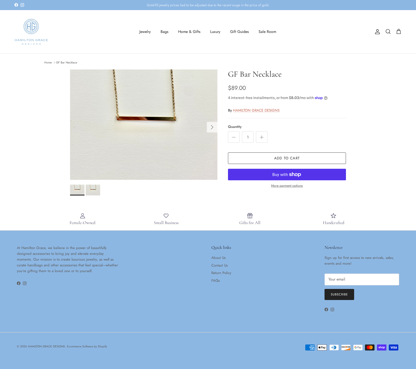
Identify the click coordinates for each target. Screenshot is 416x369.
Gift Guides (239, 31)
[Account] (376, 32)
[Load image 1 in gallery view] (143, 124)
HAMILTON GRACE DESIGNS (256, 110)
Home (48, 62)
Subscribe (339, 294)
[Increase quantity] (261, 137)
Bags (164, 31)
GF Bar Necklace (66, 62)
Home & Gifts (189, 31)
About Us (218, 257)
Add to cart (287, 158)
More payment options (287, 186)
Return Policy (221, 272)
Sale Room (267, 31)
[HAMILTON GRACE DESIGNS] (31, 32)
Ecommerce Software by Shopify (87, 346)
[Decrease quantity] (234, 137)
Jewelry (145, 31)
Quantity (234, 126)
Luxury (215, 31)
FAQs (215, 280)
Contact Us (219, 265)
